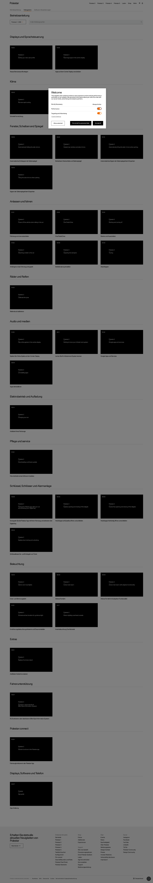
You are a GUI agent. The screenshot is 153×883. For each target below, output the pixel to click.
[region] (77, 108)
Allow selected (58, 123)
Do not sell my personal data (80, 123)
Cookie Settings (56, 116)
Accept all (98, 123)
